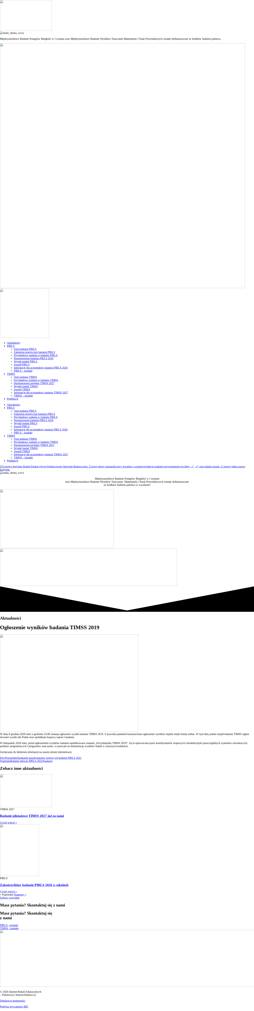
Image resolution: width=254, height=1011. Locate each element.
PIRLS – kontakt (23, 370)
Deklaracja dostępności (12, 1000)
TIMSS (11, 373)
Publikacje (12, 398)
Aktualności (13, 342)
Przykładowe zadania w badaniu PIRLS (36, 355)
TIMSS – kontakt (23, 395)
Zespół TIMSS (22, 389)
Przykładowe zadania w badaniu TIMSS (36, 380)
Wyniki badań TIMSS (26, 386)
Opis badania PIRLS (25, 349)
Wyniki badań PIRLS (25, 361)
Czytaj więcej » (8, 822)
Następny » (20, 894)
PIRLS (11, 345)
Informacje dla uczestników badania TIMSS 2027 (41, 392)
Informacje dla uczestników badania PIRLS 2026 (41, 367)
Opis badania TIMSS (25, 377)
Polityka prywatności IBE (14, 1006)
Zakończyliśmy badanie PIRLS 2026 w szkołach (34, 885)
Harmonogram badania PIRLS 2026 (33, 358)
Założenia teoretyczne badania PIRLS (34, 352)
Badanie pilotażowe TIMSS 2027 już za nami (32, 816)
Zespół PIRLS (22, 364)
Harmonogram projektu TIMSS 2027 (34, 383)
